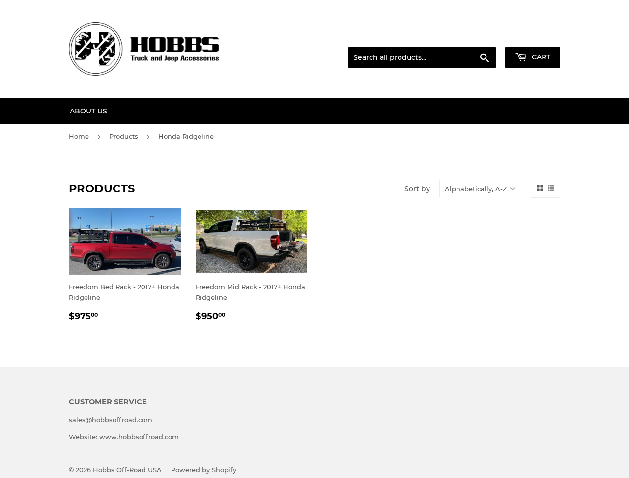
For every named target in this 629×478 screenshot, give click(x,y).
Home (79, 136)
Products (123, 136)
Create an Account (533, 34)
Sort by (417, 188)
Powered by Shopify (203, 470)
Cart (540, 57)
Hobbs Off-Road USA (127, 470)
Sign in (482, 34)
